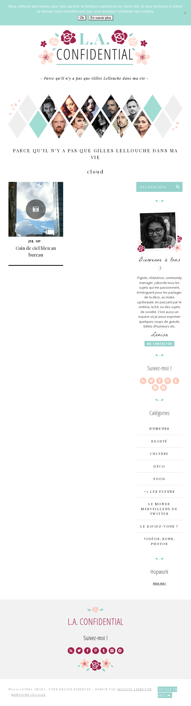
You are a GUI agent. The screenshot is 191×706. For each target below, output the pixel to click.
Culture (159, 453)
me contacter (159, 343)
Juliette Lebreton (134, 689)
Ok (82, 18)
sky (38, 241)
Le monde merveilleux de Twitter (159, 509)
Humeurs (159, 428)
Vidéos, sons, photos (159, 541)
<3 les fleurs (159, 491)
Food (159, 479)
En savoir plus (101, 18)
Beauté (159, 441)
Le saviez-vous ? (159, 526)
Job (31, 241)
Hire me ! (159, 583)
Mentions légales (28, 695)
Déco (159, 466)
